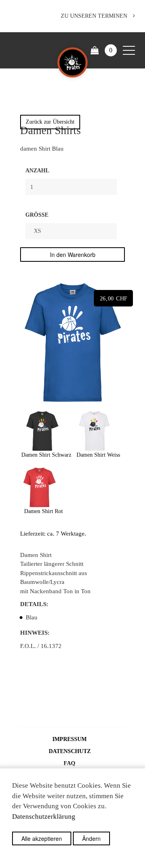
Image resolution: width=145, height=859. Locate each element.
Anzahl (37, 171)
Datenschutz (70, 751)
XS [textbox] (37, 231)
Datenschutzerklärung (43, 816)
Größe (36, 215)
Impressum (69, 739)
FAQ (69, 763)
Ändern (91, 838)
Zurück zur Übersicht (50, 122)
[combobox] (71, 231)
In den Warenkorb (72, 254)
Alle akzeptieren (41, 838)
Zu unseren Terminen (95, 16)
